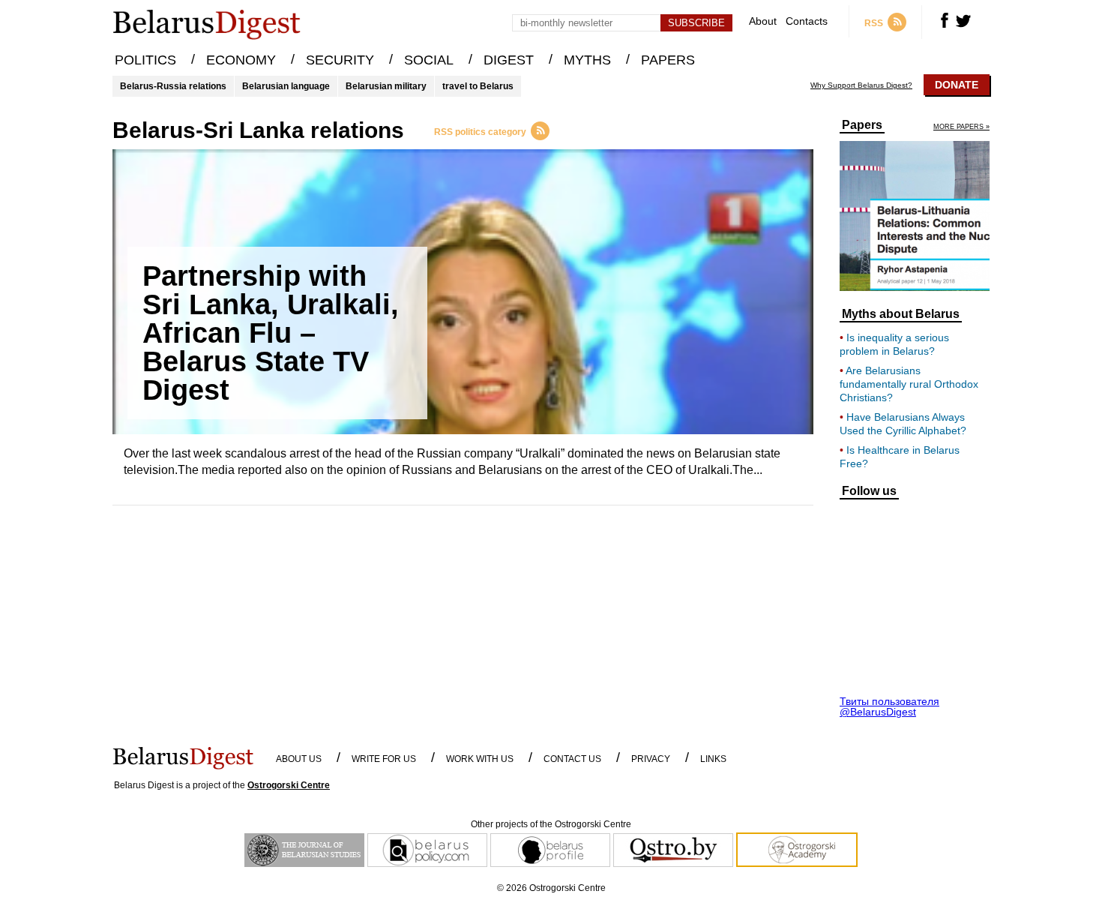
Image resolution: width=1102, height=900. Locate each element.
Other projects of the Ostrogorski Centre (551, 824)
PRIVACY (650, 759)
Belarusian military (386, 86)
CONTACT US (572, 759)
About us (299, 759)
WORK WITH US (480, 759)
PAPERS (668, 60)
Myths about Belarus (901, 314)
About (763, 21)
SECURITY (340, 60)
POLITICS (145, 60)
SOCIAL (429, 60)
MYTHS (587, 60)
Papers (862, 125)
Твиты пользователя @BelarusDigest (889, 706)
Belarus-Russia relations (173, 86)
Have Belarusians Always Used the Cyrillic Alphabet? (903, 423)
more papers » (961, 127)
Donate (956, 85)
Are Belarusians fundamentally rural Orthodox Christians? (909, 384)
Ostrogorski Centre (288, 785)
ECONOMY (241, 60)
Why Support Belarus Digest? (861, 85)
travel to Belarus (478, 86)
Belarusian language (286, 86)
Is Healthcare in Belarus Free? (900, 457)
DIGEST (509, 60)
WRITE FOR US (384, 759)
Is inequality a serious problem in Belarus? (894, 344)
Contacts (807, 21)
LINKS (713, 759)
